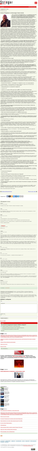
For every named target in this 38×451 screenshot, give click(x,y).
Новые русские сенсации (4, 416)
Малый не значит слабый (32, 191)
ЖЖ (24, 356)
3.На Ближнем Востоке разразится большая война (10, 329)
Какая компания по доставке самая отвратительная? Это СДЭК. (11, 420)
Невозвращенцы (3, 425)
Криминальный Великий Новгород (7, 191)
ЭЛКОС (12, 447)
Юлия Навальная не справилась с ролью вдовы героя (12, 371)
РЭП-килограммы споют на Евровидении (7, 431)
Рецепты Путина (3, 346)
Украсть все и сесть (3, 344)
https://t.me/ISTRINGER (17, 356)
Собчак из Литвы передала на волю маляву (7, 342)
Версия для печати (4, 10)
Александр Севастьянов (3, 27)
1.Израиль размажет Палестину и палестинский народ (11, 326)
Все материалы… (4, 348)
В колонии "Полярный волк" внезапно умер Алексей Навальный (11, 418)
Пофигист (3, 225)
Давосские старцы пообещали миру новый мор (8, 429)
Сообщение (2, 303)
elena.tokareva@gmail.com (28, 445)
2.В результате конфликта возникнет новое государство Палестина (13, 327)
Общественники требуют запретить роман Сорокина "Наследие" (11, 427)
